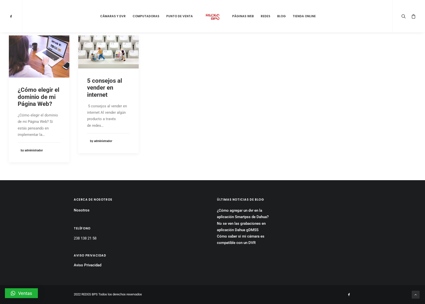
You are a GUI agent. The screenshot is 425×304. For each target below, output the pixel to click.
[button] (21, 293)
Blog (281, 16)
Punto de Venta (179, 16)
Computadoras (146, 16)
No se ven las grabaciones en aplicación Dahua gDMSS (241, 226)
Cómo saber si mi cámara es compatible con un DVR (240, 239)
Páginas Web (243, 16)
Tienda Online (304, 16)
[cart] (412, 16)
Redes (265, 16)
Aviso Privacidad (87, 265)
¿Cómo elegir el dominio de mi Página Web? (38, 97)
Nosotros (82, 210)
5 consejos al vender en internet (104, 87)
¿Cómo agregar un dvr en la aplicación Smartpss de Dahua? (243, 213)
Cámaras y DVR (113, 16)
